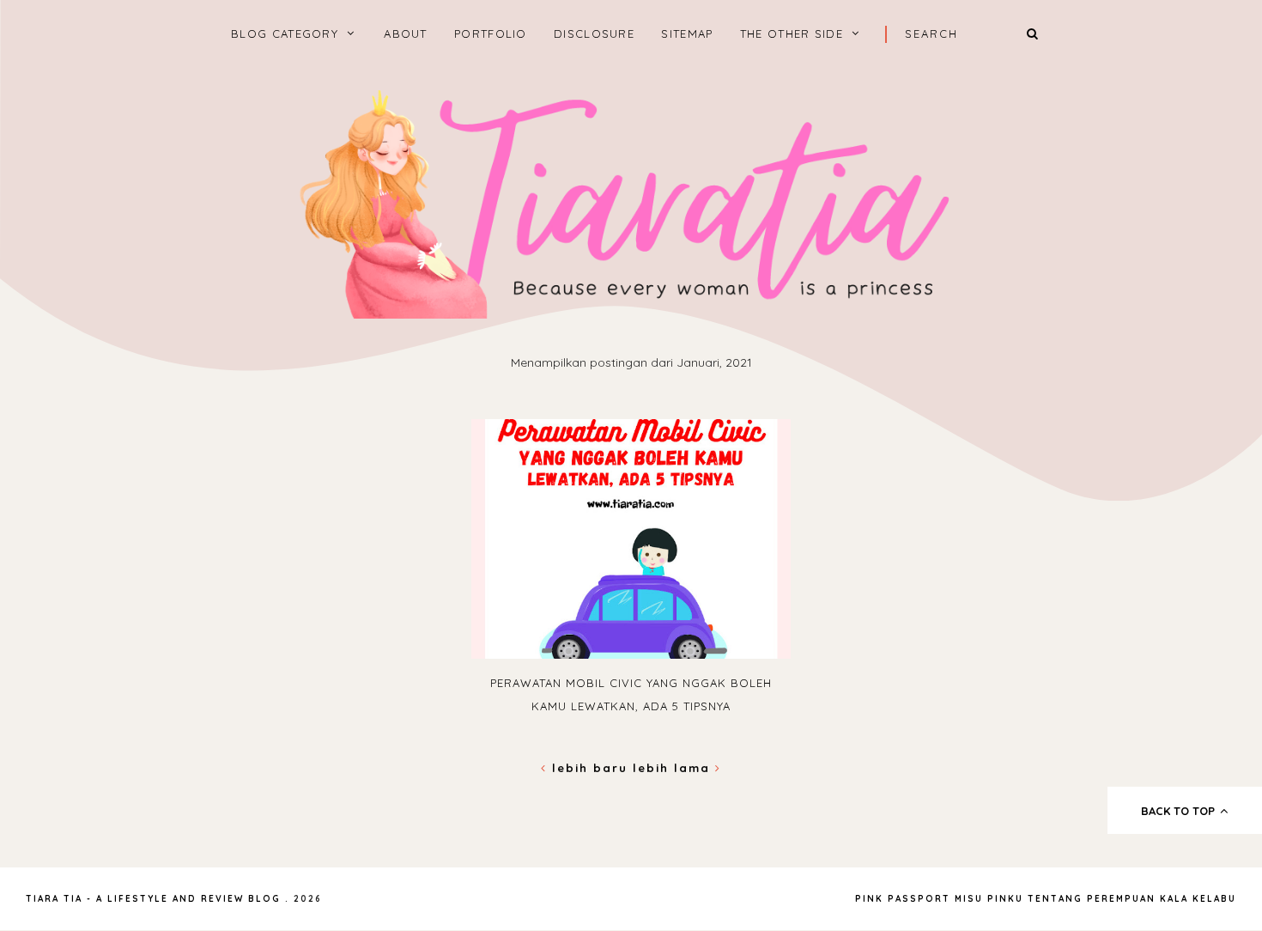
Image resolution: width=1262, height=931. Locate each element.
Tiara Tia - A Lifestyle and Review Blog (153, 898)
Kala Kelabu (1198, 898)
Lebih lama (674, 768)
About (406, 33)
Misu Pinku (989, 898)
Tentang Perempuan (1092, 898)
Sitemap (687, 33)
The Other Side (791, 33)
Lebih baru (590, 768)
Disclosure (594, 33)
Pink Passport (905, 898)
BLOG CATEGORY (284, 33)
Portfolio (490, 33)
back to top (1179, 811)
